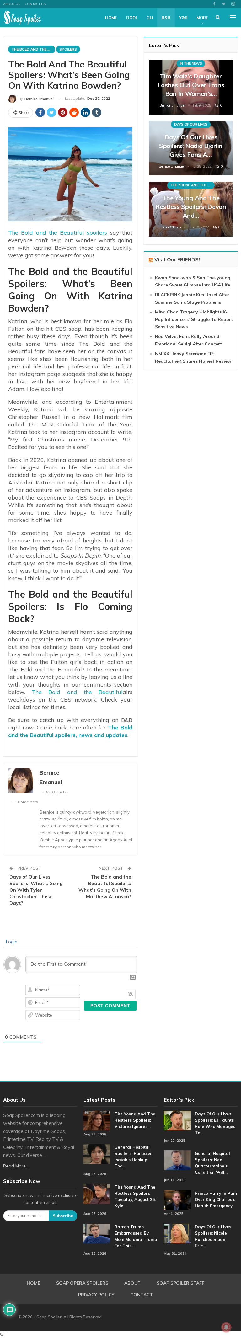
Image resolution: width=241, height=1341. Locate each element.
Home (111, 17)
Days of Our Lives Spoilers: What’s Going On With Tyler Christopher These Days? (36, 890)
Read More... (16, 1166)
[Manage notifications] (226, 1327)
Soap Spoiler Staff (180, 1283)
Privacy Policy (96, 1294)
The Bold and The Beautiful (33, 49)
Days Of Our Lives (190, 124)
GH (150, 17)
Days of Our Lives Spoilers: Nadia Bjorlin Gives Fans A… (190, 145)
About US (11, 4)
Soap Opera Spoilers (82, 1283)
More (202, 17)
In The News (191, 63)
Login (11, 941)
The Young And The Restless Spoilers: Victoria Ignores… (135, 1120)
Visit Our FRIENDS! (177, 259)
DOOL (132, 17)
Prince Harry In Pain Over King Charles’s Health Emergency (216, 1199)
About (132, 1283)
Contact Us (35, 4)
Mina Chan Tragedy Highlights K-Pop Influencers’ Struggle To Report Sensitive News (194, 319)
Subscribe (63, 1215)
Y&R (183, 17)
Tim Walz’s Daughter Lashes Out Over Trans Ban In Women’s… (191, 85)
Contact (141, 1294)
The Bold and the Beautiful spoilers (57, 232)
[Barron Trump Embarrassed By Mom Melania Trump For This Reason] (96, 1234)
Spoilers (68, 49)
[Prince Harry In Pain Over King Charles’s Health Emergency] (177, 1200)
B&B (166, 17)
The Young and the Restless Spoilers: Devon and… (190, 206)
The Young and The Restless (192, 185)
